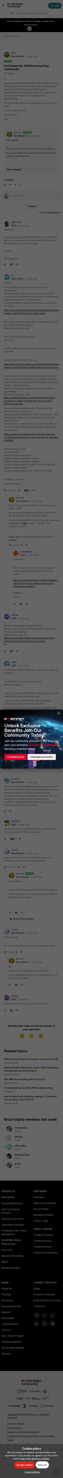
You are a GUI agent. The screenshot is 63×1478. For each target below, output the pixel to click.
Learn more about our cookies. (35, 1458)
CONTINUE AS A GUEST (41, 757)
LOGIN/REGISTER (15, 757)
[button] (31, 1472)
